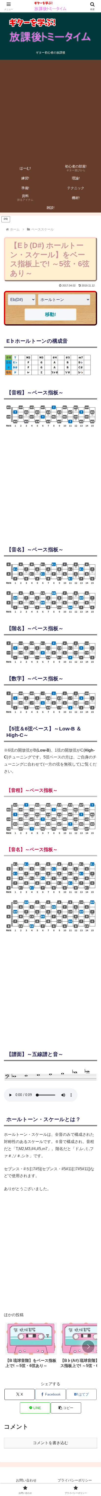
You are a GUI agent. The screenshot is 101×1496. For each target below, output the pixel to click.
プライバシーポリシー (75, 1480)
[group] (31, 1347)
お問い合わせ (26, 1480)
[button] (88, 1346)
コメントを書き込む (50, 1443)
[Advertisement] (50, 110)
